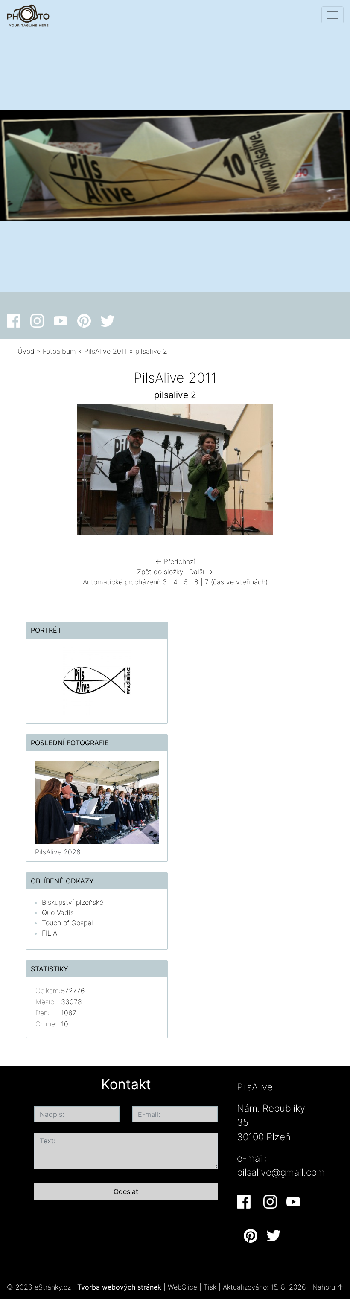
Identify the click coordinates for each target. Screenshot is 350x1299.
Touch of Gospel (67, 922)
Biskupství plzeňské (72, 902)
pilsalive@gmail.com (281, 1172)
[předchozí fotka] (35, 471)
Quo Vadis (58, 912)
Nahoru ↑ (328, 1287)
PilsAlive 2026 (58, 852)
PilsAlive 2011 (105, 351)
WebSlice (182, 1287)
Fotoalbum (59, 351)
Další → (201, 571)
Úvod (26, 351)
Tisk (210, 1287)
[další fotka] (314, 471)
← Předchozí (175, 561)
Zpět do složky (160, 571)
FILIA (49, 933)
